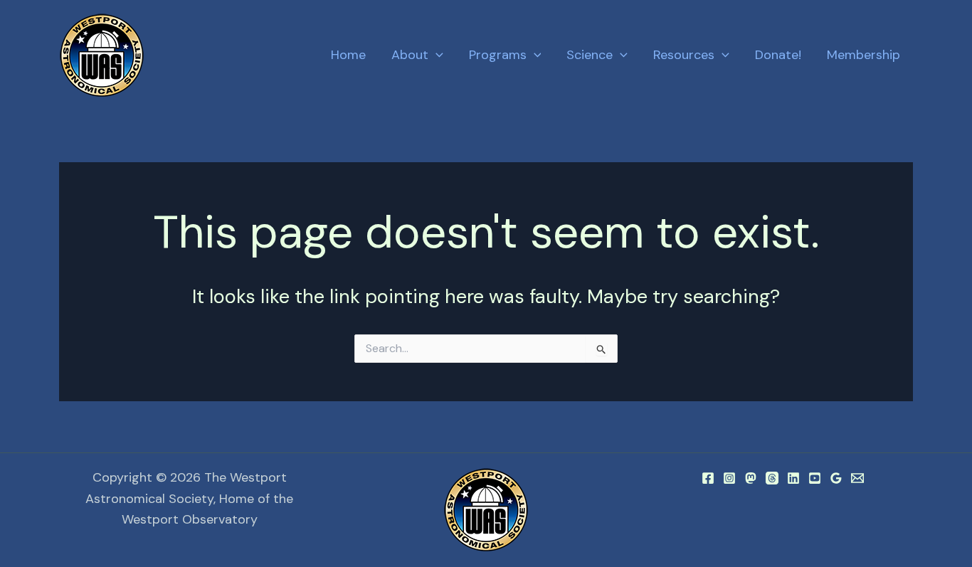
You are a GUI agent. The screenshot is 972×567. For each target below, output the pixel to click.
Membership (863, 54)
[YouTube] (814, 478)
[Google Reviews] (836, 478)
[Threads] (772, 478)
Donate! (778, 54)
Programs (498, 54)
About (409, 54)
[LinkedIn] (793, 478)
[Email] (857, 478)
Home (348, 54)
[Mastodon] (750, 478)
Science (589, 54)
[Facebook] (708, 478)
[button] (435, 55)
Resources (683, 54)
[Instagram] (729, 478)
